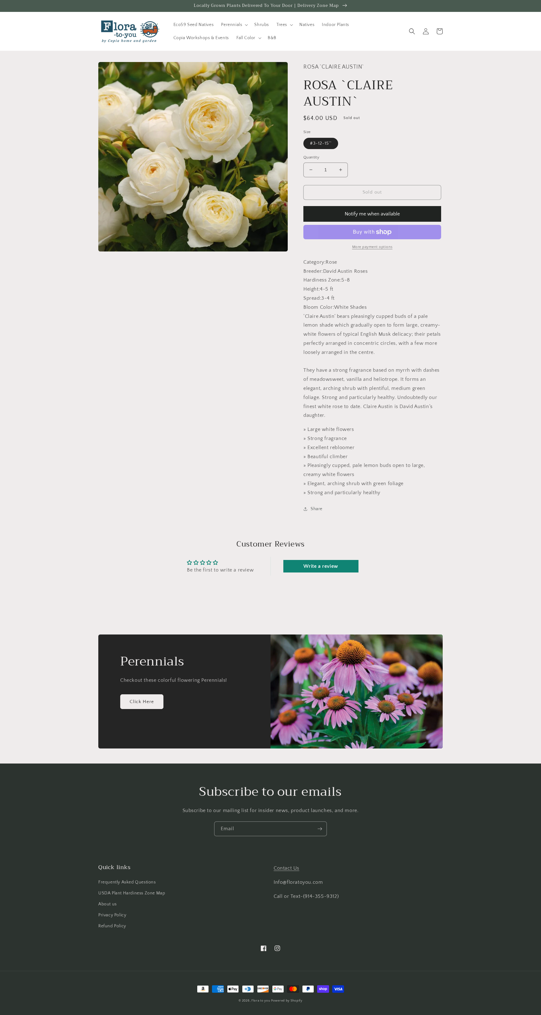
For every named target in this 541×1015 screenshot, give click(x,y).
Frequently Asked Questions (127, 882)
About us (107, 904)
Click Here (142, 701)
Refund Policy (112, 926)
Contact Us (286, 868)
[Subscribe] (320, 828)
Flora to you (260, 1000)
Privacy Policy (112, 915)
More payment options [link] (372, 247)
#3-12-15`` (321, 143)
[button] (233, 24)
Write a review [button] (320, 566)
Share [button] (316, 508)
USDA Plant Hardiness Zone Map (131, 893)
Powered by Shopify (286, 1000)
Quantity (311, 157)
